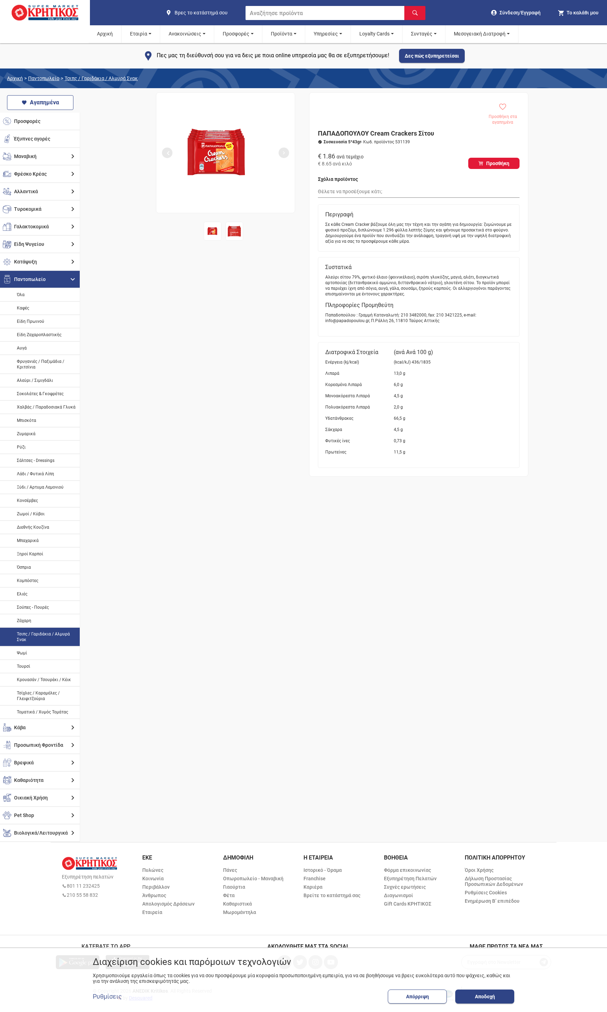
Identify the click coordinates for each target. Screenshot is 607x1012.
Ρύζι (21, 447)
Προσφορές (236, 34)
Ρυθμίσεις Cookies (486, 892)
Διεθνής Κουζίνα (33, 527)
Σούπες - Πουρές (33, 607)
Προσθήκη (497, 163)
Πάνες (230, 870)
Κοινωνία (153, 878)
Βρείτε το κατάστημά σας (332, 895)
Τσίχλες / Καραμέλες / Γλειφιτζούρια (38, 696)
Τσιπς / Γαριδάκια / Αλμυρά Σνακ (101, 78)
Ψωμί (22, 653)
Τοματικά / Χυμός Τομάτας (42, 712)
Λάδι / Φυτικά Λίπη (35, 473)
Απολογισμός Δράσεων (168, 904)
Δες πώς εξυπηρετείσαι (432, 56)
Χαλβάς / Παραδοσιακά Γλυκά (46, 407)
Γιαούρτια (234, 887)
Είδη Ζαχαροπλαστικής (39, 334)
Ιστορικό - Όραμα (323, 870)
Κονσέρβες (27, 500)
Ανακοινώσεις (185, 34)
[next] (284, 153)
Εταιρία (138, 34)
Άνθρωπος (154, 895)
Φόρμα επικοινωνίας (407, 870)
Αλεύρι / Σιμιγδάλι (35, 380)
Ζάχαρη (24, 620)
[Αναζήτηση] (414, 13)
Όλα (21, 294)
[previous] (167, 153)
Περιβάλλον (156, 887)
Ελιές (22, 594)
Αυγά (22, 348)
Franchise (315, 878)
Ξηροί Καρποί (30, 553)
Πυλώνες (152, 870)
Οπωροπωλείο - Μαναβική (253, 878)
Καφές (23, 308)
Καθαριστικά (237, 904)
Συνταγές (421, 34)
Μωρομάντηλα (239, 912)
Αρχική (105, 34)
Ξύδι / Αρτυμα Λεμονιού (40, 487)
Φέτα (229, 895)
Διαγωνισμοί (398, 895)
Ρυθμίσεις (107, 996)
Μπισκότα (26, 420)
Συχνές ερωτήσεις (405, 887)
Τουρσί (23, 666)
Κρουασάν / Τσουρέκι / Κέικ (44, 679)
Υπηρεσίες (326, 34)
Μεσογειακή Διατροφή (479, 34)
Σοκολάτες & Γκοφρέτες (40, 393)
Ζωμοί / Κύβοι (31, 513)
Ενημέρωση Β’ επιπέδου (492, 901)
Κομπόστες (27, 580)
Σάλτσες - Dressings (35, 460)
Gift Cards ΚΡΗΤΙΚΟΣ (407, 904)
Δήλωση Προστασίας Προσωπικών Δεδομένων (494, 881)
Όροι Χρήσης (479, 870)
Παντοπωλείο (43, 78)
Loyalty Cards (374, 34)
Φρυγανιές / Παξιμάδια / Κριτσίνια (40, 364)
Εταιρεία (152, 912)
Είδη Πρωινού (30, 321)
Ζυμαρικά (26, 433)
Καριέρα (313, 887)
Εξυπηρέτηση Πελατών (410, 878)
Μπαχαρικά (28, 540)
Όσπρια (24, 567)
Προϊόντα (281, 34)
